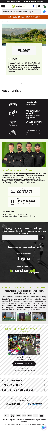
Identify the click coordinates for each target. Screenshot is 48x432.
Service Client (12, 385)
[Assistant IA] (44, 11)
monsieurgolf (12, 380)
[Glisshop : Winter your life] (18, 6)
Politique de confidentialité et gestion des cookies (31, 421)
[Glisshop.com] (13, 404)
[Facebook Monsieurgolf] (18, 258)
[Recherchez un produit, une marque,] (38, 12)
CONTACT (24, 191)
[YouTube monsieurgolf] (28, 258)
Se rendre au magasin (24, 364)
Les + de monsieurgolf (17, 390)
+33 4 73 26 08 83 (25, 201)
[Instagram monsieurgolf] (23, 258)
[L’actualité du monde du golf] (24, 271)
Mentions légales (8, 420)
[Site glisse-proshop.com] (35, 404)
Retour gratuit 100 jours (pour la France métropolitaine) (24, 1)
